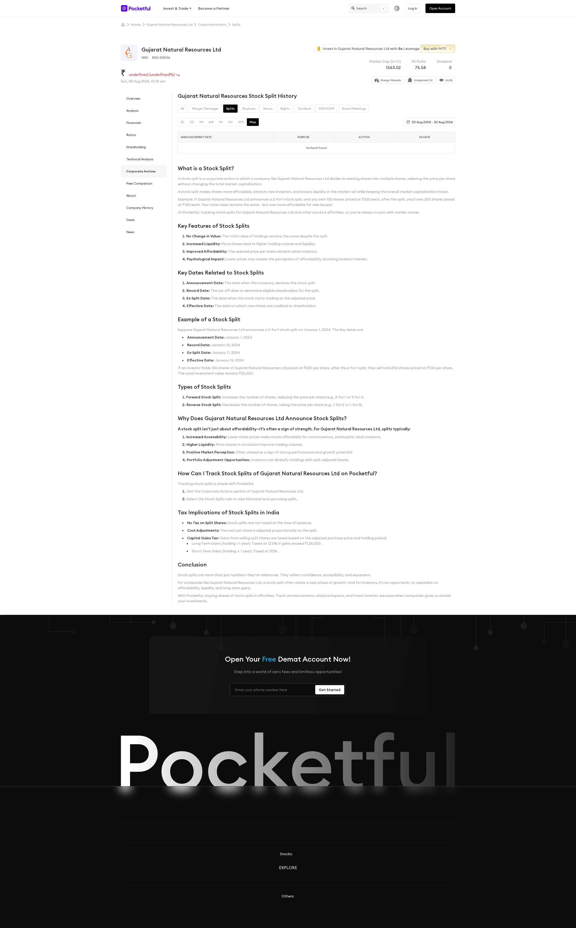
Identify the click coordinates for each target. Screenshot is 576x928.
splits (236, 24)
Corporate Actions (140, 171)
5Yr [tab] (230, 122)
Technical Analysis (139, 159)
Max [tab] (253, 122)
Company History (139, 208)
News (130, 232)
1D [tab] (182, 122)
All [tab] (182, 109)
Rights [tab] (285, 109)
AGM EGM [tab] (326, 109)
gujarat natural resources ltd (169, 24)
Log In (412, 8)
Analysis (132, 111)
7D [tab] (191, 122)
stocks (136, 24)
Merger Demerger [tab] (205, 109)
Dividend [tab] (304, 109)
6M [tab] (211, 122)
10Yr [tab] (241, 122)
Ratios (131, 135)
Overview (133, 98)
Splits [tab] (230, 109)
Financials (133, 123)
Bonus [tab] (268, 109)
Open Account (440, 8)
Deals (130, 220)
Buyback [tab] (249, 109)
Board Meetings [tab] (354, 109)
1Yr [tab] (221, 122)
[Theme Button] (397, 8)
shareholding (136, 147)
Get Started (329, 689)
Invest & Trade (175, 8)
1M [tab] (201, 122)
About (131, 196)
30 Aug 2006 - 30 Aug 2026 (432, 122)
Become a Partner (214, 8)
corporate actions (212, 24)
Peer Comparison (139, 183)
